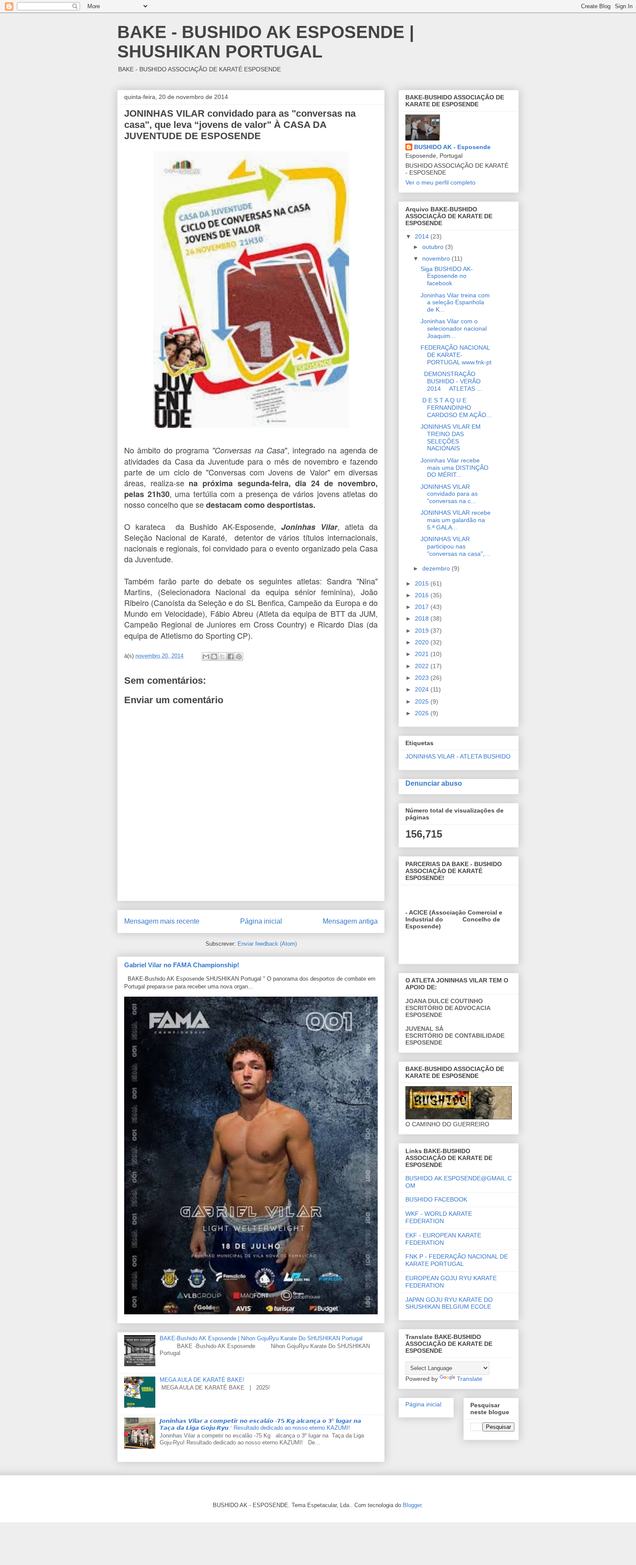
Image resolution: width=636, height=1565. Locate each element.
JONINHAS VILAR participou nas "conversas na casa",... (455, 546)
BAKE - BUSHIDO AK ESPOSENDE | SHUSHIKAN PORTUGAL (265, 41)
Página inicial (261, 921)
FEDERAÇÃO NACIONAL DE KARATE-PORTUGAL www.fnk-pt (456, 355)
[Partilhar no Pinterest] (238, 656)
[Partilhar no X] (222, 656)
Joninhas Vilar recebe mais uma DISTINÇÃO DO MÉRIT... (454, 467)
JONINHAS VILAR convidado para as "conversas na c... (449, 494)
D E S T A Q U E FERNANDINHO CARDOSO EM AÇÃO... (456, 407)
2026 (422, 713)
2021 (422, 653)
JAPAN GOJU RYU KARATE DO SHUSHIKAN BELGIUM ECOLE (449, 1303)
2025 (422, 701)
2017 (422, 606)
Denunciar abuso (433, 783)
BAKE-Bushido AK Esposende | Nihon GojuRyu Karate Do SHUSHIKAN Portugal (261, 1338)
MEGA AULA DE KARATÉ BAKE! (202, 1380)
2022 (422, 666)
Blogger (412, 1505)
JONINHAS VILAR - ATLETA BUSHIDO (458, 756)
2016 (422, 595)
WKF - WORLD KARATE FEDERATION (438, 1217)
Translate (469, 1378)
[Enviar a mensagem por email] (206, 656)
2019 (422, 630)
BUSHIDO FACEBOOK (436, 1199)
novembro (437, 258)
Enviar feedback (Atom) (267, 943)
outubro (433, 246)
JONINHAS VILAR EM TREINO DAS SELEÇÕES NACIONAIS (451, 437)
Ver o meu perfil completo (440, 182)
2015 (422, 583)
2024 (422, 689)
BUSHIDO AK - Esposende (452, 146)
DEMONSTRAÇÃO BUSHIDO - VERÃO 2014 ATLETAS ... (451, 381)
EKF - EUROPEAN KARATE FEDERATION (443, 1239)
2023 (422, 677)
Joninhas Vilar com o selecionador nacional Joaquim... (454, 328)
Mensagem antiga (350, 921)
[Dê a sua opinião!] (214, 656)
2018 (422, 618)
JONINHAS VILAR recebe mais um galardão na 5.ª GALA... (456, 520)
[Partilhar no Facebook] (230, 656)
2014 (422, 236)
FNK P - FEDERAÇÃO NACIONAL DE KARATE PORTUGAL (456, 1260)
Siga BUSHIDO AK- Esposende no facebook (447, 276)
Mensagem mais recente (161, 921)
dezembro (437, 568)
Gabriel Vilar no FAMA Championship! (181, 965)
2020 (422, 642)
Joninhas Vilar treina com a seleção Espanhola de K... (455, 302)
